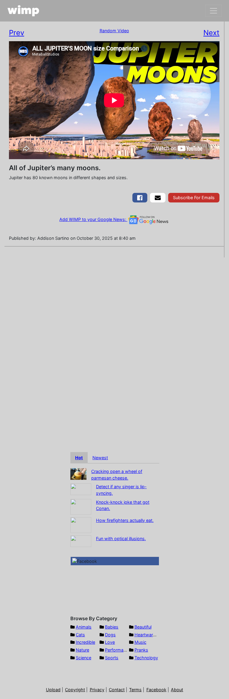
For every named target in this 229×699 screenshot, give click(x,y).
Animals (84, 626)
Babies (111, 626)
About (177, 689)
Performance (118, 649)
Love (110, 642)
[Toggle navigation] (213, 11)
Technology (146, 657)
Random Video (114, 30)
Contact (117, 689)
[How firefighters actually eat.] (80, 524)
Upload (53, 689)
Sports (111, 657)
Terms (135, 689)
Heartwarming (148, 634)
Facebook (156, 689)
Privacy (97, 689)
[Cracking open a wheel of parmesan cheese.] (78, 473)
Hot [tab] (79, 457)
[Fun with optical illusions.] (80, 540)
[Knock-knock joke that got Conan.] (80, 506)
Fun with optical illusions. (121, 538)
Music (140, 642)
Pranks (141, 649)
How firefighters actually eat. (125, 520)
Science (83, 657)
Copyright (75, 689)
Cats (80, 634)
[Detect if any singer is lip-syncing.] (80, 488)
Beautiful (142, 626)
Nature (82, 649)
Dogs (110, 634)
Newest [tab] (100, 457)
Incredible (85, 642)
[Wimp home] (23, 11)
